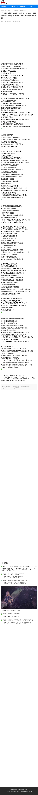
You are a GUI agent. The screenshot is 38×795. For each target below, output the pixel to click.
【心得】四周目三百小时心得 (10, 617)
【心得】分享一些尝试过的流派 (10, 610)
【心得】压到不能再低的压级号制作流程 (13, 583)
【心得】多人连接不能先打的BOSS (12, 577)
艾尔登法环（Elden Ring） (19, 10)
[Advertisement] (19, 42)
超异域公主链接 (15, 6)
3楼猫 (15, 789)
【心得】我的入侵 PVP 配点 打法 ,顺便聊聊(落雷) (16, 623)
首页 (9, 10)
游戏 (31, 6)
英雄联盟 (23, 6)
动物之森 (4, 6)
